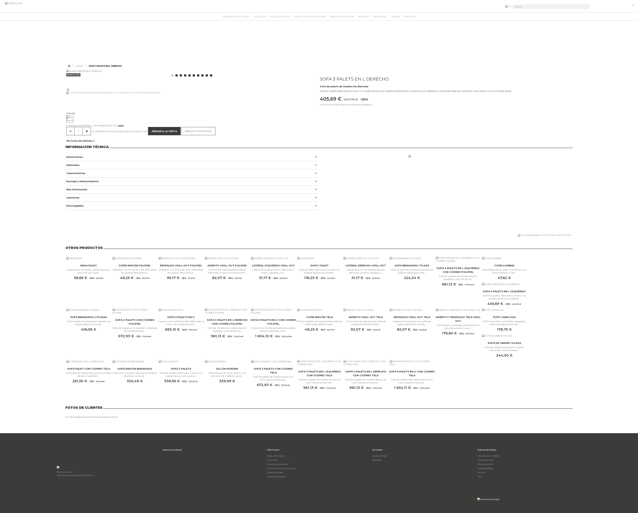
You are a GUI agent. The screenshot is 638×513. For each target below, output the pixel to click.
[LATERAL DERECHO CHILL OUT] (366, 258)
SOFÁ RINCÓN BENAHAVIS (134, 368)
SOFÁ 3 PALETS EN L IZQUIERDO (504, 291)
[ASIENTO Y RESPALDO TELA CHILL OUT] (458, 309)
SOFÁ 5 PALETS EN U (181, 317)
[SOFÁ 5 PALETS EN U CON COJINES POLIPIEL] (273, 311)
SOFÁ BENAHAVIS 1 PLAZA (412, 265)
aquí (120, 125)
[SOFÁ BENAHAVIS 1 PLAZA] (412, 258)
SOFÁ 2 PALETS (181, 368)
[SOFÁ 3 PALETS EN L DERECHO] (172, 75)
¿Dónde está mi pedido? (488, 456)
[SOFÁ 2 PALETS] (181, 361)
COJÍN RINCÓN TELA (319, 317)
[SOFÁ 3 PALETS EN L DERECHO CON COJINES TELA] (366, 363)
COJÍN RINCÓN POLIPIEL (135, 265)
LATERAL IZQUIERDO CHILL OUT (273, 265)
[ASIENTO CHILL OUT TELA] (366, 309)
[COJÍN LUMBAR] (504, 258)
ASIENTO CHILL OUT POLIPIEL (227, 265)
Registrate (376, 460)
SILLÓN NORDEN (227, 368)
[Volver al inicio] (69, 66)
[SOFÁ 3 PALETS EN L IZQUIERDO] (504, 283)
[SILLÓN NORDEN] (227, 361)
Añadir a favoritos (198, 131)
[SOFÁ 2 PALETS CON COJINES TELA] (273, 361)
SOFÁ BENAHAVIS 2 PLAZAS (88, 317)
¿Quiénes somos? (485, 460)
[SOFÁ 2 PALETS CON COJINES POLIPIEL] (135, 311)
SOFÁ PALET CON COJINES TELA (88, 368)
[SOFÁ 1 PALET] (319, 258)
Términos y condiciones (277, 464)
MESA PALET (88, 265)
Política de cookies (275, 472)
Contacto (481, 472)
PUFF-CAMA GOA (504, 317)
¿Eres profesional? (486, 464)
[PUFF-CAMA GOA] (504, 309)
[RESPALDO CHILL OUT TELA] (412, 309)
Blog (480, 476)
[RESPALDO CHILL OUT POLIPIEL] (181, 258)
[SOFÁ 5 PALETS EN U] (181, 309)
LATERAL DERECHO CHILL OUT (365, 265)
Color (71, 113)
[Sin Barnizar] (69, 119)
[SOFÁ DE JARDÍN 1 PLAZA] (504, 335)
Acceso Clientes (379, 456)
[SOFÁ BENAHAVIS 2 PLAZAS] (88, 309)
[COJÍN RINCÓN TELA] (319, 309)
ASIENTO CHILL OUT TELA (366, 317)
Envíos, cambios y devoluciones (281, 468)
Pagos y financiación (276, 456)
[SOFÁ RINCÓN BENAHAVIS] (135, 361)
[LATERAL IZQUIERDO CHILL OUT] (273, 258)
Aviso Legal (272, 460)
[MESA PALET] (88, 258)
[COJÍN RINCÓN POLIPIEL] (135, 258)
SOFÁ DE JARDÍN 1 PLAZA (504, 343)
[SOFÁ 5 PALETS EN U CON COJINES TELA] (412, 363)
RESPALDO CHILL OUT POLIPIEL (181, 265)
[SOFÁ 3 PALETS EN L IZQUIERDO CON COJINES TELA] (319, 363)
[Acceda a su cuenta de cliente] (614, 7)
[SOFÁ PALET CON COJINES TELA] (88, 361)
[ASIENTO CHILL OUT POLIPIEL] (227, 258)
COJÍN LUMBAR (504, 265)
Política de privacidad (276, 476)
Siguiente (68, 89)
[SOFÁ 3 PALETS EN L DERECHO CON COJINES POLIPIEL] (227, 311)
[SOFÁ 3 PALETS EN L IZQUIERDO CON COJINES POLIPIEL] (458, 259)
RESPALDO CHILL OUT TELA (412, 317)
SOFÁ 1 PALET (319, 265)
